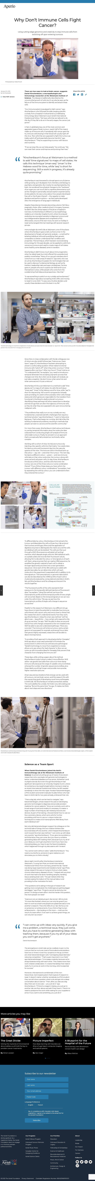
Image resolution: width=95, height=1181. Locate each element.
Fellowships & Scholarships (58, 1148)
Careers (77, 1153)
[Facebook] (77, 1161)
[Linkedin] (86, 1161)
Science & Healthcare (57, 1151)
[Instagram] (77, 1165)
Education (53, 1139)
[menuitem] (28, 1178)
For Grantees (79, 1150)
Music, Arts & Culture (57, 1160)
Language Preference (32, 1102)
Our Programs (30, 1136)
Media (77, 1143)
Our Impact (79, 1147)
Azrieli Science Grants (32, 1156)
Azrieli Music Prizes (32, 1148)
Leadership (78, 1140)
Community (54, 1163)
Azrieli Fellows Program (33, 1139)
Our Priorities (55, 1136)
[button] (93, 1036)
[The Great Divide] (93, 590)
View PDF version (9, 97)
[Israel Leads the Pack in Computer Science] (1, 590)
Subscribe (36, 1120)
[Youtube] (90, 1161)
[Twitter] (81, 1161)
